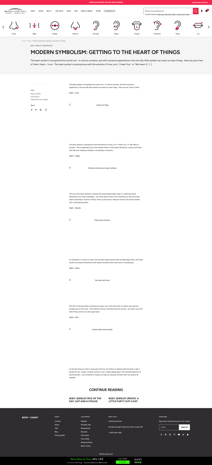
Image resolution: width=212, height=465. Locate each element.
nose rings (160, 14)
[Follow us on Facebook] (161, 434)
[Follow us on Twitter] (165, 434)
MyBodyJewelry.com (106, 454)
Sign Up (184, 427)
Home (24, 41)
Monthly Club (86, 425)
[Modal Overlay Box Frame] (106, 461)
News (29, 41)
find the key (129, 263)
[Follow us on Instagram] (170, 434)
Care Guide (85, 439)
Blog (56, 432)
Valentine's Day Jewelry (39, 99)
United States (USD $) (200, 2)
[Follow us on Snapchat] (188, 434)
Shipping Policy (86, 442)
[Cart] (206, 11)
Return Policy (86, 446)
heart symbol (77, 84)
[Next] (208, 27)
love (110, 145)
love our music (98, 306)
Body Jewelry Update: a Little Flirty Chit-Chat (124, 400)
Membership (85, 428)
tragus (187, 14)
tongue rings (180, 14)
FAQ (56, 428)
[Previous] (3, 27)
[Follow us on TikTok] (183, 434)
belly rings (168, 14)
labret (174, 14)
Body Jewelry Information (41, 45)
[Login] (202, 11)
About (57, 425)
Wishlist (84, 421)
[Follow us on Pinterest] (174, 434)
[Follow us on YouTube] (179, 434)
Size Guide (85, 435)
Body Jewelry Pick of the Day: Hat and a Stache (85, 400)
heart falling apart (113, 372)
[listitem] (31, 110)
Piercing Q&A (60, 435)
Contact (58, 421)
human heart (111, 194)
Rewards (84, 432)
